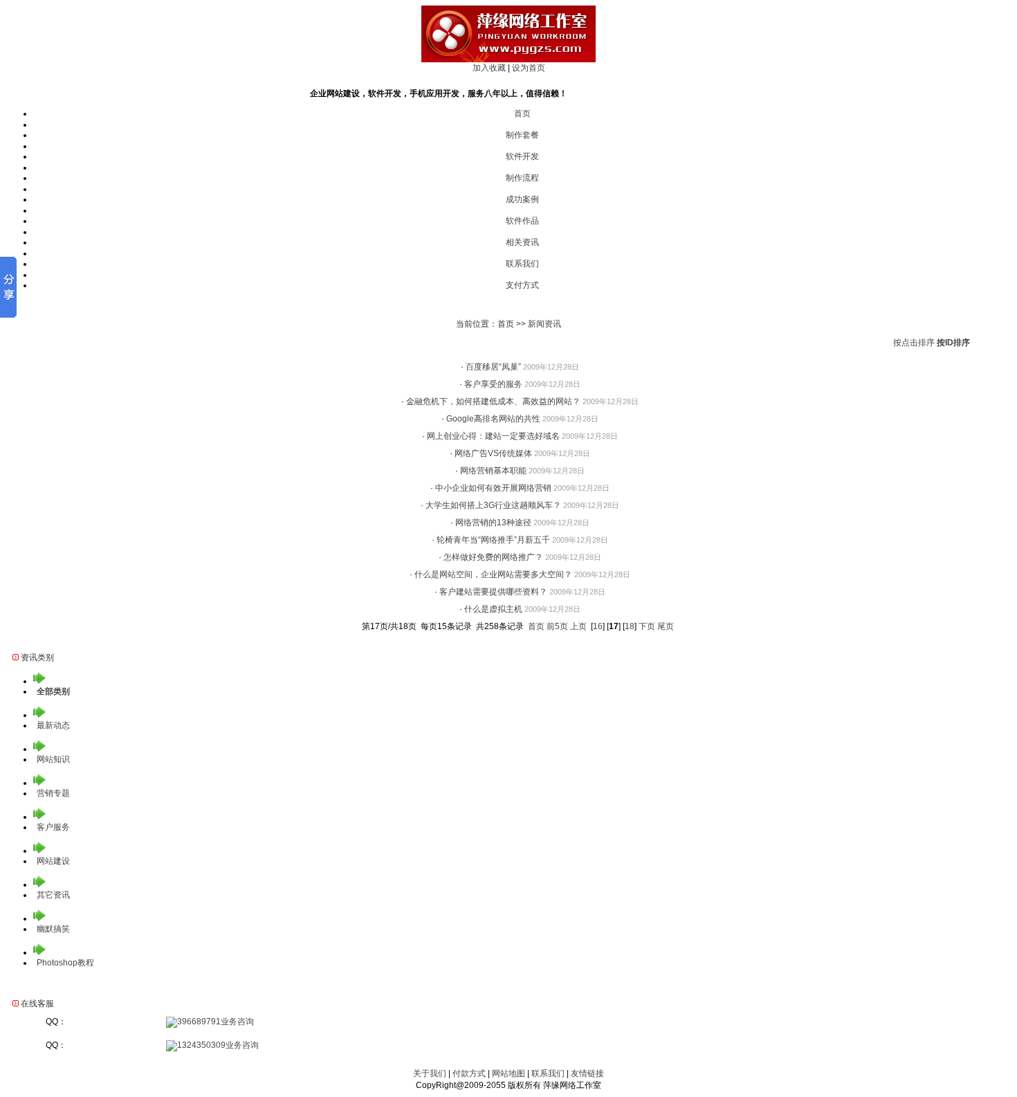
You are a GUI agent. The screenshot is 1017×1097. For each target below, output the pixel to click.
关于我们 (429, 1073)
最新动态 (53, 725)
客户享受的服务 (493, 384)
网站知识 (53, 759)
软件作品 (522, 221)
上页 (578, 626)
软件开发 (522, 156)
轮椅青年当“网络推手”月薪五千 (493, 540)
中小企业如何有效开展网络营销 (493, 488)
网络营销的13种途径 (493, 522)
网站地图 (508, 1073)
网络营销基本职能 (493, 470)
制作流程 (522, 178)
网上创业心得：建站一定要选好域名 (493, 436)
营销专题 (53, 793)
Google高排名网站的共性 (493, 419)
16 (598, 626)
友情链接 (587, 1073)
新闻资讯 (544, 324)
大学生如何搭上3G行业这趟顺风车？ (493, 505)
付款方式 (469, 1073)
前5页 (557, 626)
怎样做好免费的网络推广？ (493, 557)
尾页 (665, 626)
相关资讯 (522, 242)
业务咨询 (237, 1021)
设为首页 (528, 68)
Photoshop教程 (65, 963)
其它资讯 (53, 895)
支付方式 (522, 285)
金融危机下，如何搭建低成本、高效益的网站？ (493, 401)
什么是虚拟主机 (493, 609)
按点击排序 (914, 342)
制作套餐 (522, 135)
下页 (647, 626)
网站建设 (53, 861)
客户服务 (53, 827)
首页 (522, 113)
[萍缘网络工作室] (508, 59)
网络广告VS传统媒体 (493, 453)
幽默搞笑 (53, 929)
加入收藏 (489, 68)
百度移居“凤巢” (493, 367)
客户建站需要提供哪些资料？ (493, 592)
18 (629, 626)
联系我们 (522, 264)
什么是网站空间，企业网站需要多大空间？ (493, 574)
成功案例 (522, 199)
